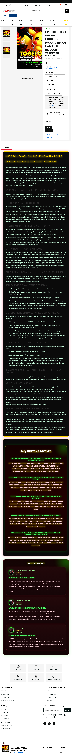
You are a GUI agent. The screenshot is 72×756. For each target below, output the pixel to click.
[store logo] (10, 11)
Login (4, 15)
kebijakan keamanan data (59, 716)
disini (53, 105)
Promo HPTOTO (19, 753)
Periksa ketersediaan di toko (55, 135)
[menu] (36, 22)
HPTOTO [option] (49, 76)
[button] (6, 33)
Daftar (13, 15)
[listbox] (56, 85)
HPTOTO (18, 4)
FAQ (48, 691)
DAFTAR (49, 130)
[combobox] (49, 11)
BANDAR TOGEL (36, 679)
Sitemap (49, 700)
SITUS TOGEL (54, 669)
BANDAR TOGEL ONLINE (50, 4)
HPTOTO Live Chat (52, 697)
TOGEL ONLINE (37, 4)
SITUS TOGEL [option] (51, 80)
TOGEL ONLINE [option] (51, 85)
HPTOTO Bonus (51, 694)
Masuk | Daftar (8, 4)
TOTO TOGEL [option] (59, 76)
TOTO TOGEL (27, 4)
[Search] (67, 11)
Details (7, 147)
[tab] (6, 147)
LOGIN (48, 127)
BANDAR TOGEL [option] (51, 89)
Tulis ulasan (49, 68)
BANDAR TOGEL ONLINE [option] (53, 93)
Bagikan (49, 137)
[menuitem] (3, 21)
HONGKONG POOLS (6, 728)
